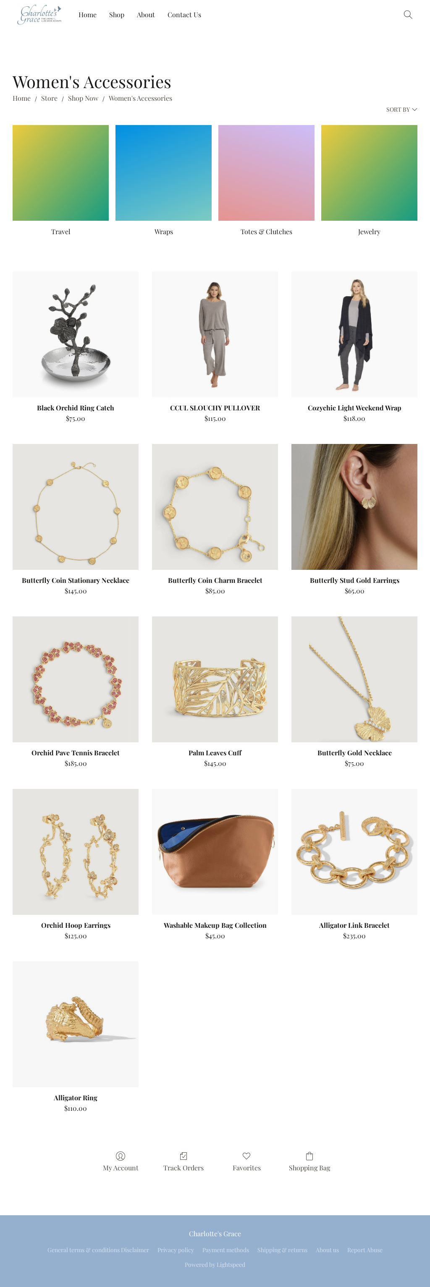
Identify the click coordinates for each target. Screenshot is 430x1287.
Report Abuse (365, 1250)
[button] (39, 14)
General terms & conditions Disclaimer (98, 1250)
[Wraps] (163, 173)
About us (327, 1250)
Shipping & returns (282, 1250)
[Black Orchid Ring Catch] (76, 334)
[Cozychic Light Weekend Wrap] (354, 334)
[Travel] (61, 173)
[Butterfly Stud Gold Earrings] (354, 507)
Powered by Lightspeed (215, 1265)
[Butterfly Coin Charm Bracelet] (215, 507)
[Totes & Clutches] (266, 173)
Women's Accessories (140, 98)
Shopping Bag (309, 1167)
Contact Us (184, 14)
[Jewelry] (369, 173)
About (146, 14)
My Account (121, 1167)
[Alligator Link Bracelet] (354, 852)
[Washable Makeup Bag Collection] (215, 852)
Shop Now (83, 98)
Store (49, 98)
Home (88, 14)
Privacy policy (175, 1250)
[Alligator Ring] (76, 1024)
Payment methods (225, 1250)
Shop (116, 14)
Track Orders (183, 1167)
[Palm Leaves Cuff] (215, 679)
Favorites (247, 1167)
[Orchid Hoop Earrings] (76, 852)
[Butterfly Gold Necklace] (354, 679)
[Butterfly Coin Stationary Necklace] (76, 507)
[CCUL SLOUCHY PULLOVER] (215, 334)
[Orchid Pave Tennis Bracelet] (76, 679)
